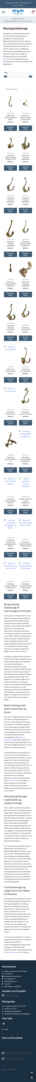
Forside (14, 18)
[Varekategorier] (3, 12)
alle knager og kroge (12, 952)
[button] (3, 1023)
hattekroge (6, 59)
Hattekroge (15, 21)
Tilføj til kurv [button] (10, 128)
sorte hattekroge (12, 780)
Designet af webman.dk (9, 1069)
